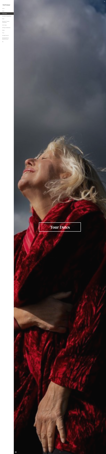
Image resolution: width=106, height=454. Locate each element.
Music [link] (3, 18)
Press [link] (3, 32)
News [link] (3, 11)
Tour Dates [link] (4, 13)
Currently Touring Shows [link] (6, 16)
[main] (60, 227)
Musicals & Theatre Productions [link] (5, 22)
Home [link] (3, 8)
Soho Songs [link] (4, 25)
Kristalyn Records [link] (5, 35)
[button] (104, 1)
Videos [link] (3, 30)
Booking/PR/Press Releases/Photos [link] (5, 38)
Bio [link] (2, 41)
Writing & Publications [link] (6, 27)
